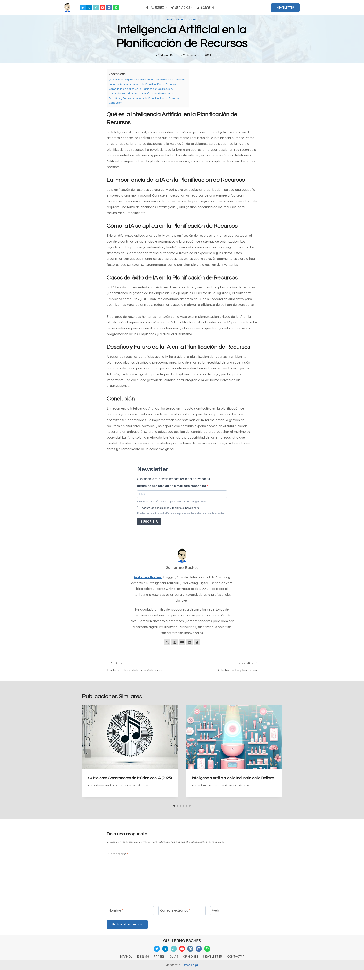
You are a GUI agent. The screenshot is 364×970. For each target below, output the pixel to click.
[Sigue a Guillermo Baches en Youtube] (182, 642)
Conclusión (115, 102)
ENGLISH (143, 956)
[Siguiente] (276, 753)
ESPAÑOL (125, 956)
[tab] (174, 806)
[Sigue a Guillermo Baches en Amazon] (197, 642)
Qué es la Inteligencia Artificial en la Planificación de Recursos (147, 79)
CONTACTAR (236, 956)
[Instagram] (190, 949)
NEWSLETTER (285, 7)
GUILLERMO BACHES (182, 941)
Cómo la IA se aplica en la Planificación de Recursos (141, 88)
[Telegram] (89, 8)
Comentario (118, 854)
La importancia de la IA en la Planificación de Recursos (143, 84)
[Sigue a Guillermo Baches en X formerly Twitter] (167, 642)
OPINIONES (190, 956)
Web (215, 910)
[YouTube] (103, 8)
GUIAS (173, 956)
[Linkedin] (109, 8)
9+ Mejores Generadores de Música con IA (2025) (130, 778)
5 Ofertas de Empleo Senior (236, 666)
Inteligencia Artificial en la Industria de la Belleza (233, 778)
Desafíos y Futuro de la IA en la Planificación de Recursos (144, 98)
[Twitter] (83, 8)
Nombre (115, 910)
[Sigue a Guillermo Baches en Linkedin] (189, 642)
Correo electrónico (175, 910)
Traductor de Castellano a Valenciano (135, 666)
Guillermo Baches (168, 55)
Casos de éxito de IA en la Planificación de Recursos (141, 93)
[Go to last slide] (88, 753)
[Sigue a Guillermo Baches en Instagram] (174, 642)
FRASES (159, 956)
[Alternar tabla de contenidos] (181, 74)
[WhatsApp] (116, 8)
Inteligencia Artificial (182, 19)
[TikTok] (96, 8)
